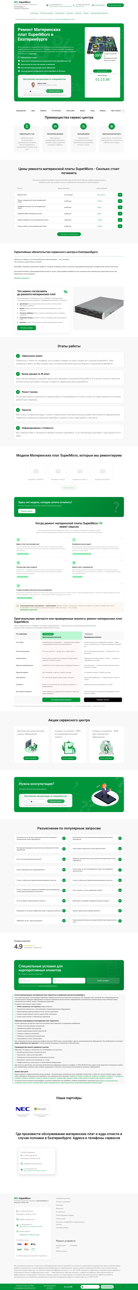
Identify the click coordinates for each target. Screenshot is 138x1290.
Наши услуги (61, 1219)
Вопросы (103, 111)
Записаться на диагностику (28, 609)
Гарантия (43, 111)
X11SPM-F (32, 1078)
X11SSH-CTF (111, 1076)
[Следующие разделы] (123, 110)
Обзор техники (61, 1251)
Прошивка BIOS (38, 1082)
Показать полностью (21, 278)
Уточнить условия (26, 328)
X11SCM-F (69, 1078)
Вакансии (70, 13)
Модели (82, 111)
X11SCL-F (86, 1078)
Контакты (78, 13)
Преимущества (21, 111)
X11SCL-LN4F (78, 1078)
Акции (92, 111)
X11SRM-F (18, 1078)
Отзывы (86, 13)
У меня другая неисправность (69, 234)
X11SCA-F (102, 1078)
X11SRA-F (25, 1078)
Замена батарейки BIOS (82, 1082)
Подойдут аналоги (103, 700)
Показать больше (69, 488)
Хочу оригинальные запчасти (61, 700)
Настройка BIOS (96, 1082)
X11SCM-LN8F (61, 1078)
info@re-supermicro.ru (27, 1219)
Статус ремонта (100, 5)
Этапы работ (70, 111)
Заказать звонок (116, 5)
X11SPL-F (39, 1078)
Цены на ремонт (102, 71)
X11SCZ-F (53, 1078)
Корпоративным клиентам (99, 13)
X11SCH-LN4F (94, 1078)
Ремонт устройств (47, 13)
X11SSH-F (103, 1076)
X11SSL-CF (87, 1076)
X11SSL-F (81, 1076)
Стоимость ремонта (63, 1198)
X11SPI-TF (46, 1078)
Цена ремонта (59, 13)
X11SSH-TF (95, 1076)
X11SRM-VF (119, 1076)
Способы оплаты (62, 1228)
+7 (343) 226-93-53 (83, 4)
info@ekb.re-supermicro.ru (33, 1164)
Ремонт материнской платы (109, 1080)
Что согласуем (56, 111)
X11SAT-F (109, 1078)
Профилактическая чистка (23, 1082)
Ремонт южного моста (67, 1082)
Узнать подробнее (31, 758)
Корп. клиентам (116, 111)
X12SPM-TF (73, 1076)
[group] (23, 1111)
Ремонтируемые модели (65, 1215)
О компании (34, 13)
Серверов (73, 1245)
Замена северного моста (52, 1082)
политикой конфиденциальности (58, 95)
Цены (33, 111)
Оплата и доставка (63, 1202)
